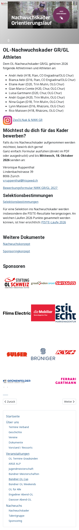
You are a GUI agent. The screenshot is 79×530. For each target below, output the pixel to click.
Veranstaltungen (17, 454)
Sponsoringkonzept (16, 251)
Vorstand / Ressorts (21, 447)
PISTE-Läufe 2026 (53, 222)
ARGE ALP (15, 463)
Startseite (13, 416)
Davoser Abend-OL (20, 499)
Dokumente (16, 442)
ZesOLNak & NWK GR (27, 120)
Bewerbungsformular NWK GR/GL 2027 (30, 188)
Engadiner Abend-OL (21, 494)
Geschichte (15, 432)
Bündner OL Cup (18, 479)
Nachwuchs (14, 506)
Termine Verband (19, 427)
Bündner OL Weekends (22, 484)
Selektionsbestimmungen (20, 202)
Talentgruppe (16, 515)
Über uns (12, 422)
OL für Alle (15, 489)
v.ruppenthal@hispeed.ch (20, 180)
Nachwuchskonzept (16, 244)
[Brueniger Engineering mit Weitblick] (43, 354)
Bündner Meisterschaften (24, 474)
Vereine (13, 437)
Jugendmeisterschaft (21, 469)
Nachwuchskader (19, 510)
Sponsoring (15, 520)
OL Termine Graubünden (23, 458)
